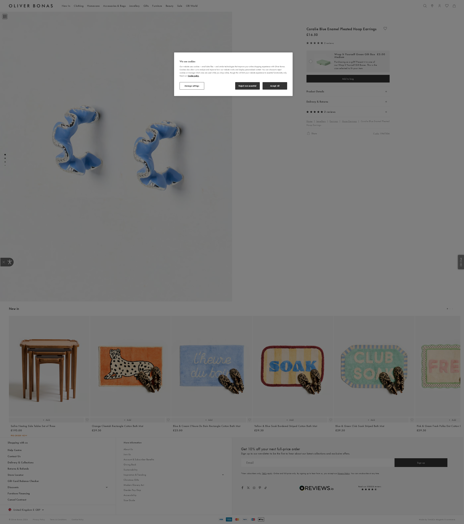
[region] (233, 74)
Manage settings (192, 86)
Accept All (274, 86)
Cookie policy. (193, 75)
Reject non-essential (247, 86)
